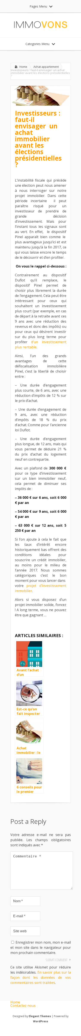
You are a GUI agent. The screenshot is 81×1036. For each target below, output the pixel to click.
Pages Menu (38, 6)
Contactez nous (23, 1005)
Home (23, 67)
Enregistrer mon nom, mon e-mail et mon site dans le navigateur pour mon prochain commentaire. (40, 947)
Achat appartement (46, 67)
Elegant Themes (40, 1016)
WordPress (40, 1021)
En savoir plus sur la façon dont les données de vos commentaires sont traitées (40, 977)
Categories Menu (37, 44)
